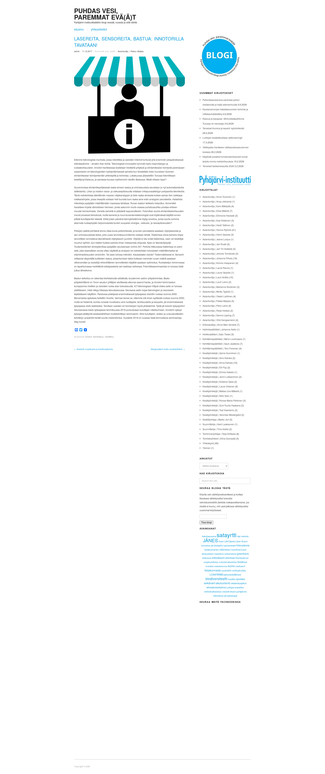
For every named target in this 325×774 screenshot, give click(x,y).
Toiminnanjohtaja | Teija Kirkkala (219, 433)
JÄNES (210, 540)
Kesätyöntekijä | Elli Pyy (215, 367)
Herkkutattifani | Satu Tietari (217, 334)
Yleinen (206, 447)
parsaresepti (230, 545)
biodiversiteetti (216, 578)
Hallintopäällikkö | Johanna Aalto (219, 329)
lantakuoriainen (211, 549)
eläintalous (218, 595)
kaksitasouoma (209, 536)
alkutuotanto (223, 583)
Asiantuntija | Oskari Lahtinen (217, 296)
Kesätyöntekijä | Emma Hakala (218, 372)
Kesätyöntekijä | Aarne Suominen (220, 353)
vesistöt (225, 591)
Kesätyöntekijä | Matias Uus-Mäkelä (221, 391)
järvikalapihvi (217, 545)
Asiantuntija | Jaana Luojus (216, 239)
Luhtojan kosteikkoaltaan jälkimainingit (222, 137)
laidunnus (206, 557)
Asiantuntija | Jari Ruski (214, 244)
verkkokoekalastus (213, 591)
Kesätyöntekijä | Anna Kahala (218, 362)
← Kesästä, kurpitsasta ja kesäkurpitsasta (93, 349)
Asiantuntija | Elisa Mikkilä (216, 210)
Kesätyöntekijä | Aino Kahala (217, 358)
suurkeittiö (226, 570)
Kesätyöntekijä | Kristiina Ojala (218, 381)
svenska (209, 566)
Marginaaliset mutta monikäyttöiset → (168, 349)
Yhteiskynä (208, 443)
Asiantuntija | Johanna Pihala (217, 258)
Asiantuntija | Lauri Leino (215, 282)
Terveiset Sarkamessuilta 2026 (218, 166)
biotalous (242, 562)
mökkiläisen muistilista (230, 549)
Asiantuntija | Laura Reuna (216, 267)
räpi (239, 536)
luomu (231, 566)
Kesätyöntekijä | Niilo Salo (216, 395)
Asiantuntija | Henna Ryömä (217, 229)
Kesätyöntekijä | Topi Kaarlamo (218, 410)
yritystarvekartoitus (228, 561)
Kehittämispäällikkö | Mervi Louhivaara (222, 339)
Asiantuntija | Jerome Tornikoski (219, 253)
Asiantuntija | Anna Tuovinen (217, 196)
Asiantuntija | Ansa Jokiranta (217, 201)
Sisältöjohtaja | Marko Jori (216, 419)
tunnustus (205, 545)
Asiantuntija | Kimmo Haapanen (219, 263)
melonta (244, 536)
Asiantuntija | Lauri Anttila (216, 277)
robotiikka (109, 336)
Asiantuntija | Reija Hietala (216, 310)
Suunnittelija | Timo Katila (216, 429)
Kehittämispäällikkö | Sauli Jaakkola (221, 343)
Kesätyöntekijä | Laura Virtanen (219, 386)
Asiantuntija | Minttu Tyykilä (216, 291)
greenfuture (243, 553)
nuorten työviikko (236, 579)
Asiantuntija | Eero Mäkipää (217, 206)
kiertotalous (98, 336)
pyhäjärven (241, 591)
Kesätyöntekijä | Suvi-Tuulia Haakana (222, 405)
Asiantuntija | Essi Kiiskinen (217, 220)
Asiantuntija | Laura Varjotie (217, 272)
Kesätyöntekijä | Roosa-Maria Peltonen (222, 400)
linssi (221, 541)
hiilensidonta (242, 545)
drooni (233, 591)
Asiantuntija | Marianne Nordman (219, 286)
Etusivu (79, 29)
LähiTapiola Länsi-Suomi (236, 541)
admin (77, 51)
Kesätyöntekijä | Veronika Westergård (222, 414)
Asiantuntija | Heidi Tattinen (216, 225)
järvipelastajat (230, 595)
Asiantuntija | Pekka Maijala (131, 51)
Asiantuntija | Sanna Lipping (217, 315)
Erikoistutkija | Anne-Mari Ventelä (219, 324)
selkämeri (209, 583)
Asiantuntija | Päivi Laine (215, 305)
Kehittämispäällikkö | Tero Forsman (220, 348)
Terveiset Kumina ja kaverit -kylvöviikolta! (223, 128)
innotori (88, 336)
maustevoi (219, 553)
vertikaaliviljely (239, 570)
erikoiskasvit (218, 558)
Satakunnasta (212, 570)
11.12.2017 (87, 51)
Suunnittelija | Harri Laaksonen (218, 424)
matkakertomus (220, 566)
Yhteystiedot (99, 29)
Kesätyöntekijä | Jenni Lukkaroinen (220, 376)
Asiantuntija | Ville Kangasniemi (219, 320)
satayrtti (226, 535)
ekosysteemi (208, 553)
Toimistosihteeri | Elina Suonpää (219, 438)
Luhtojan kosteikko (235, 587)
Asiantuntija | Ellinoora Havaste (219, 215)
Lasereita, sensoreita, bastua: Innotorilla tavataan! (129, 41)
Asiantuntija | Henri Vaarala (216, 234)
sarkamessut (230, 553)
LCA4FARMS (216, 574)
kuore (243, 549)
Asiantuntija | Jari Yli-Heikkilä (217, 248)
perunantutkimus (232, 574)
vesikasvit (240, 566)
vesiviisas (230, 558)
